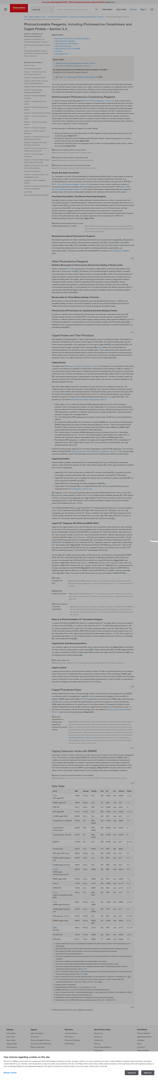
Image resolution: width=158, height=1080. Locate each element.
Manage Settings (10, 1073)
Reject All (147, 1073)
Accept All (132, 1073)
